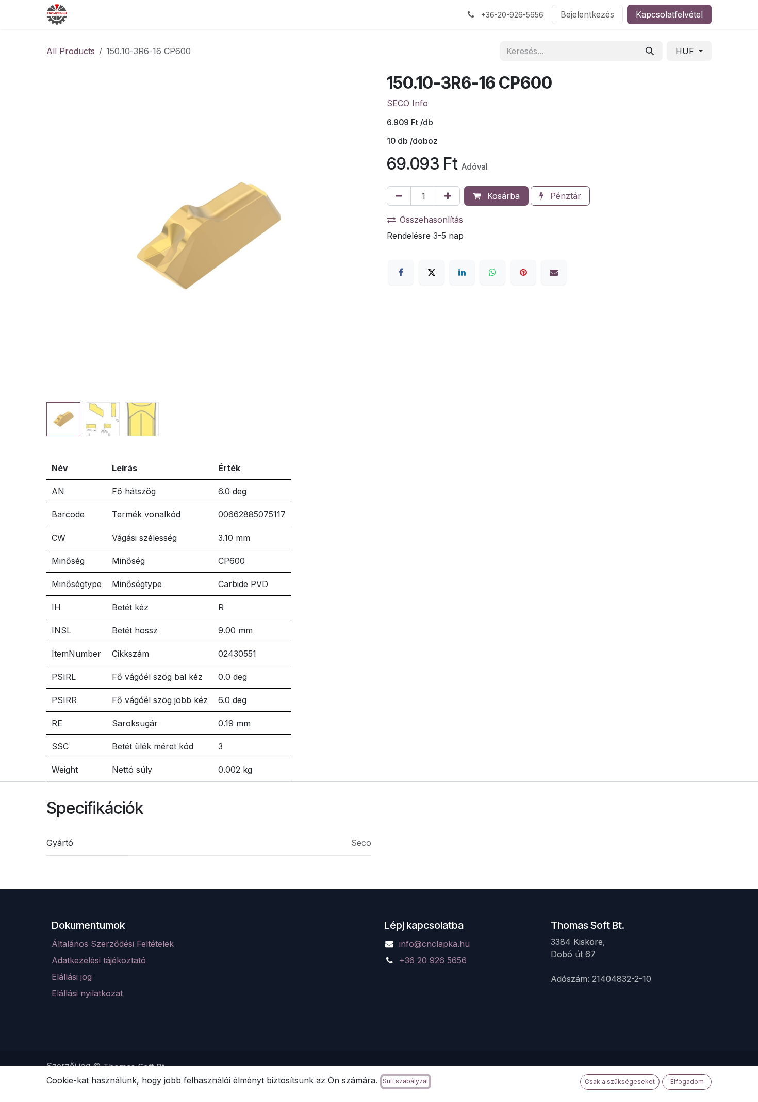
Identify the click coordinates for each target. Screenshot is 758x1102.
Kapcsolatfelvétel (669, 14)
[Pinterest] (523, 272)
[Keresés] (650, 51)
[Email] (553, 272)
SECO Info (407, 103)
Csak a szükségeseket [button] (620, 1082)
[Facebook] (400, 272)
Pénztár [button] (564, 196)
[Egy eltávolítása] (399, 196)
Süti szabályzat (406, 1081)
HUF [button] (686, 51)
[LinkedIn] (462, 272)
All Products (70, 51)
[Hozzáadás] (448, 196)
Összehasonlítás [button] (431, 219)
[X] (431, 272)
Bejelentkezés (587, 14)
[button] (62, 235)
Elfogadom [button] (687, 1082)
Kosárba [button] (502, 196)
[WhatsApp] (492, 272)
